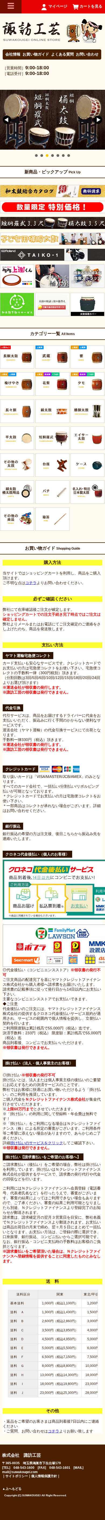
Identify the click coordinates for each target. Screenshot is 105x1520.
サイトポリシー (16, 1476)
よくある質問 (62, 54)
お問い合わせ (87, 54)
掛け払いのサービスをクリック (36, 1143)
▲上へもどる (12, 1489)
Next (98, 119)
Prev (7, 119)
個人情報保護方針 (44, 1476)
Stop (102, 155)
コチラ (31, 583)
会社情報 (12, 54)
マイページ (57, 6)
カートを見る (91, 6)
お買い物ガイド (36, 54)
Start (98, 155)
